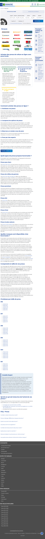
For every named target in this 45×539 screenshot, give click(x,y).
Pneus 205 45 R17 (4, 510)
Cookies (38, 533)
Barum (2, 462)
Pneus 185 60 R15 (4, 525)
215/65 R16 (5, 308)
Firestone (3, 474)
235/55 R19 (5, 341)
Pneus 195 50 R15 (4, 523)
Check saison (4, 499)
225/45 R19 (5, 344)
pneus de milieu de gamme (8, 176)
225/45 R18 (5, 329)
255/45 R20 (5, 353)
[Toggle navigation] (1, 4)
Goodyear (3, 470)
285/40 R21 (5, 369)
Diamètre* (20, 15)
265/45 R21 (5, 368)
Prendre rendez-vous (6, 150)
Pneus (2, 495)
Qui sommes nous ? (5, 447)
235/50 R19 (5, 340)
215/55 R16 (5, 309)
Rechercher (37, 21)
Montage (3, 497)
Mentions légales (21, 533)
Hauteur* (15, 15)
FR (42, 2)
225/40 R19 (5, 345)
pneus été (4, 200)
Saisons (34, 15)
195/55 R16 (5, 305)
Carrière (2, 449)
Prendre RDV (4, 491)
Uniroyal (3, 466)
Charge (23, 15)
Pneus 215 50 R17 (4, 514)
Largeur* (11, 15)
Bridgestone (3, 464)
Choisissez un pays (28, 531)
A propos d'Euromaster (6, 445)
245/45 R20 (5, 354)
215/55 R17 (5, 319)
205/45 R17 (5, 317)
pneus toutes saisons (7, 224)
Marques (39, 15)
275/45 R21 (5, 364)
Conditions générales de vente (11, 533)
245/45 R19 (5, 343)
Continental (3, 460)
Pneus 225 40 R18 (4, 508)
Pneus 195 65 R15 (4, 520)
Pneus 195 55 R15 (4, 522)
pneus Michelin (28, 255)
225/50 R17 (5, 321)
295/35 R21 (5, 366)
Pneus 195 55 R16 (4, 518)
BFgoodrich (3, 472)
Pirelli (2, 468)
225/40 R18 (5, 328)
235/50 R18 (5, 331)
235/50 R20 (5, 357)
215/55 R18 (5, 332)
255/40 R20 (5, 356)
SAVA (2, 484)
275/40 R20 (5, 352)
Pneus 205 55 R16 (4, 506)
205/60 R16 (5, 307)
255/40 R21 (5, 365)
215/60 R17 (5, 320)
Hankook (3, 478)
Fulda (2, 476)
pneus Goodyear (6, 257)
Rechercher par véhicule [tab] (33, 11)
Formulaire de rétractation (6, 453)
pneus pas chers (6, 164)
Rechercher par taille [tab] (11, 11)
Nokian (2, 480)
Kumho (2, 482)
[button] (15, 21)
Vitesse (28, 15)
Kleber (2, 486)
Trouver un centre (4, 493)
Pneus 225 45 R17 (4, 512)
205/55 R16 (5, 304)
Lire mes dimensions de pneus (16, 23)
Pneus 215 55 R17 (4, 516)
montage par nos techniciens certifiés (12, 404)
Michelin (3, 458)
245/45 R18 (5, 333)
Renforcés (20, 21)
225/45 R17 (5, 316)
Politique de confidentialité (31, 533)
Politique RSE (4, 451)
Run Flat (13, 21)
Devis (2, 501)
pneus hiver (5, 212)
